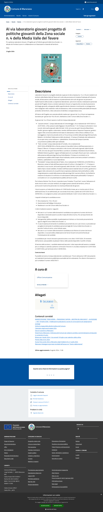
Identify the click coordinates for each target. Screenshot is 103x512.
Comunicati (79, 444)
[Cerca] (97, 9)
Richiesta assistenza (33, 479)
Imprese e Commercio (34, 450)
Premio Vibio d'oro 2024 (42, 340)
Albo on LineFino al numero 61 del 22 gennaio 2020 (62, 477)
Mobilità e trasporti (33, 461)
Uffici (5, 447)
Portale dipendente (33, 485)
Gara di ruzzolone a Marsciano (44, 330)
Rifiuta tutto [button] (58, 505)
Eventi (77, 458)
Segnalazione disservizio (34, 473)
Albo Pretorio (55, 473)
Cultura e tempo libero (34, 444)
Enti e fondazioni (8, 450)
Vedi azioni (86, 29)
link (67, 502)
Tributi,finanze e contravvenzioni (61, 447)
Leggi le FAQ (31, 476)
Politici (6, 453)
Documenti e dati (9, 459)
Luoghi (77, 455)
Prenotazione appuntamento (36, 470)
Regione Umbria (8, 2)
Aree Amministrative (10, 444)
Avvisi (77, 447)
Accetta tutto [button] (45, 505)
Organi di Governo (9, 441)
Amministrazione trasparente (60, 470)
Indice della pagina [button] (12, 88)
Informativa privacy (57, 481)
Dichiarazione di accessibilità (59, 487)
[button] (51, 509)
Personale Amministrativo (11, 456)
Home (7, 22)
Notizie (19, 22)
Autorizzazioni (56, 456)
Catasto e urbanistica (34, 456)
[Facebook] (82, 9)
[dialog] (51, 502)
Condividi (78, 29)
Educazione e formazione (58, 441)
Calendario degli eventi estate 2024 (46, 328)
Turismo (30, 459)
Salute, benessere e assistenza (60, 453)
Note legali (55, 484)
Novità (13, 22)
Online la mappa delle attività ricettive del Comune (50, 326)
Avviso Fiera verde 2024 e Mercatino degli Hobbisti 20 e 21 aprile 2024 (56, 342)
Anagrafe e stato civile (34, 441)
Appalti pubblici (32, 453)
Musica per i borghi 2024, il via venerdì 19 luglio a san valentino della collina (58, 337)
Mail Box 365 (31, 482)
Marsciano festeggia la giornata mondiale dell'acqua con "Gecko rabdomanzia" (59, 344)
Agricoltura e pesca (57, 459)
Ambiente (54, 450)
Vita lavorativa (32, 447)
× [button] (101, 494)
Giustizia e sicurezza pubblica (60, 444)
